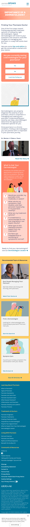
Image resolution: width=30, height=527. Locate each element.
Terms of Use (5, 471)
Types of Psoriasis (6, 391)
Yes (15, 65)
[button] (28, 6)
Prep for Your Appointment (9, 424)
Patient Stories (5, 456)
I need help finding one (15, 77)
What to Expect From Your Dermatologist (13, 426)
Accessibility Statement (8, 467)
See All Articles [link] (14, 378)
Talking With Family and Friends (11, 458)
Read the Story (21, 159)
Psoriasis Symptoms (7, 393)
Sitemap (3, 464)
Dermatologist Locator (17, 250)
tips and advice (18, 46)
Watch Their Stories (9, 296)
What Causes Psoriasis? (8, 400)
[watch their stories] (15, 271)
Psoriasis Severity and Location (10, 404)
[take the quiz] (15, 346)
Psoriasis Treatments (7, 417)
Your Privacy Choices (7, 481)
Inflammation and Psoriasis (9, 402)
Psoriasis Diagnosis (7, 414)
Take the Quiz (7, 371)
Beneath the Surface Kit (8, 443)
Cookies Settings (15, 524)
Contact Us (4, 469)
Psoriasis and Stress (7, 438)
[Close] (28, 516)
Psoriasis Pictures (6, 407)
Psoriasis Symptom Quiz (8, 397)
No (15, 71)
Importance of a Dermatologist (10, 421)
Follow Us (4, 451)
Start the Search (8, 333)
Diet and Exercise (6, 436)
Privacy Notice (5, 474)
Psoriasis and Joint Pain (8, 395)
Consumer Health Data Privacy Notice (12, 476)
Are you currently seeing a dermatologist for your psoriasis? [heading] (15, 57)
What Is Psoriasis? (6, 388)
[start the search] (15, 308)
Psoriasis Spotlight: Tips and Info (11, 460)
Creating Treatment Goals (9, 419)
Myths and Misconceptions (9, 441)
